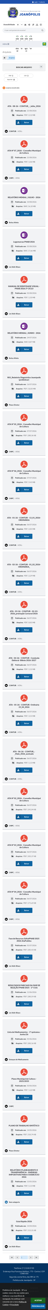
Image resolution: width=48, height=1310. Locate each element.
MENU (5, 44)
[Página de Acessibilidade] (40, 24)
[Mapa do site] (37, 24)
